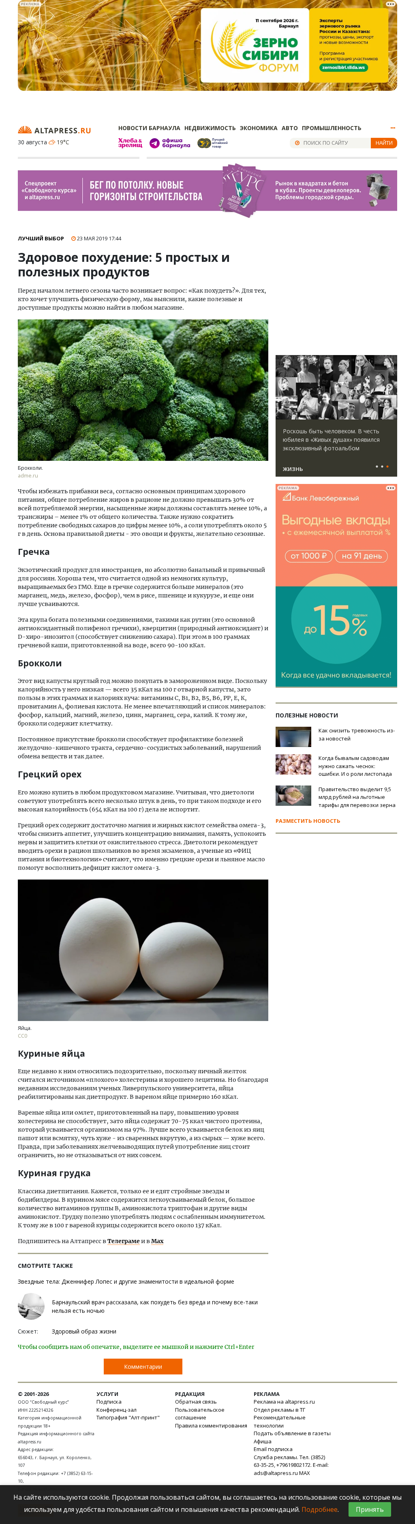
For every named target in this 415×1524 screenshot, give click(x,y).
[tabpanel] (336, 419)
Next (389, 387)
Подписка (109, 1401)
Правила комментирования (211, 1425)
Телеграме (123, 1241)
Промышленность (332, 128)
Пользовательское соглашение (200, 1413)
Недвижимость (210, 128)
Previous (283, 387)
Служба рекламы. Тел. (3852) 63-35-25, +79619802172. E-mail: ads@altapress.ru (291, 1465)
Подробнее (320, 1509)
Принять (370, 1509)
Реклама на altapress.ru (284, 1401)
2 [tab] (382, 467)
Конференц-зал (116, 1409)
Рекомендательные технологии (280, 1421)
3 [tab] (387, 467)
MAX (304, 1473)
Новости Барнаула (149, 128)
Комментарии (143, 1366)
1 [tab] (377, 467)
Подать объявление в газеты (292, 1433)
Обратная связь (196, 1401)
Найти (384, 142)
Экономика (259, 128)
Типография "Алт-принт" (128, 1417)
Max (157, 1241)
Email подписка (273, 1449)
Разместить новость (308, 820)
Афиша (263, 1441)
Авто (290, 128)
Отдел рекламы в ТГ (279, 1409)
